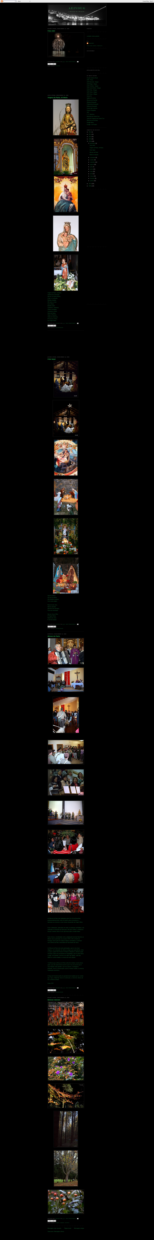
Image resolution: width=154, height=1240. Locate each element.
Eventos (57, 65)
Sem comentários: (71, 61)
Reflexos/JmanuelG (92, 106)
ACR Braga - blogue (92, 84)
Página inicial (67, 1228)
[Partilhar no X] (52, 64)
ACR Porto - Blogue (92, 90)
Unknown (91, 43)
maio (91, 171)
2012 (90, 132)
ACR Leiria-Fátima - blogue (94, 88)
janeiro (92, 180)
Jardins (62, 1222)
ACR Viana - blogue (92, 92)
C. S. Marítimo (90, 114)
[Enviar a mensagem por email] (48, 64)
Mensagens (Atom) (59, 1231)
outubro (92, 160)
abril (91, 173)
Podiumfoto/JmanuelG (92, 104)
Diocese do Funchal (92, 100)
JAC (88, 112)
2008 (90, 141)
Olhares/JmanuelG (91, 102)
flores (57, 1222)
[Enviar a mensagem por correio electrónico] (77, 61)
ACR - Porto (90, 80)
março (92, 176)
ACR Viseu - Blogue (92, 94)
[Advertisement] (61, 82)
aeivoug (77, 8)
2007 (90, 183)
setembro (92, 162)
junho (91, 169)
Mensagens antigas (79, 1228)
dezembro (93, 143)
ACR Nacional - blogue (92, 82)
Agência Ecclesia (91, 98)
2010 (90, 136)
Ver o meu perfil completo (94, 45)
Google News (90, 122)
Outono (67, 1222)
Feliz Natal (52, 359)
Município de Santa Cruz (93, 116)
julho (91, 166)
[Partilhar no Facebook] (53, 64)
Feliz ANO (51, 31)
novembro (93, 157)
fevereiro (92, 178)
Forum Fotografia (91, 110)
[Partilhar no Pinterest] (55, 64)
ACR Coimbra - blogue (92, 86)
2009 (90, 139)
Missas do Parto (54, 636)
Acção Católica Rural (92, 78)
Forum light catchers (92, 108)
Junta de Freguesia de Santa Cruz (95, 118)
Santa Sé (89, 96)
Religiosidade (59, 327)
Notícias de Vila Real (92, 120)
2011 (90, 134)
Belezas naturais (54, 1000)
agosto (92, 164)
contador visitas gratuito (93, 36)
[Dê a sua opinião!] (50, 64)
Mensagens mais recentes (54, 1228)
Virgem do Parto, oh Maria (57, 97)
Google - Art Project (92, 124)
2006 (90, 186)
